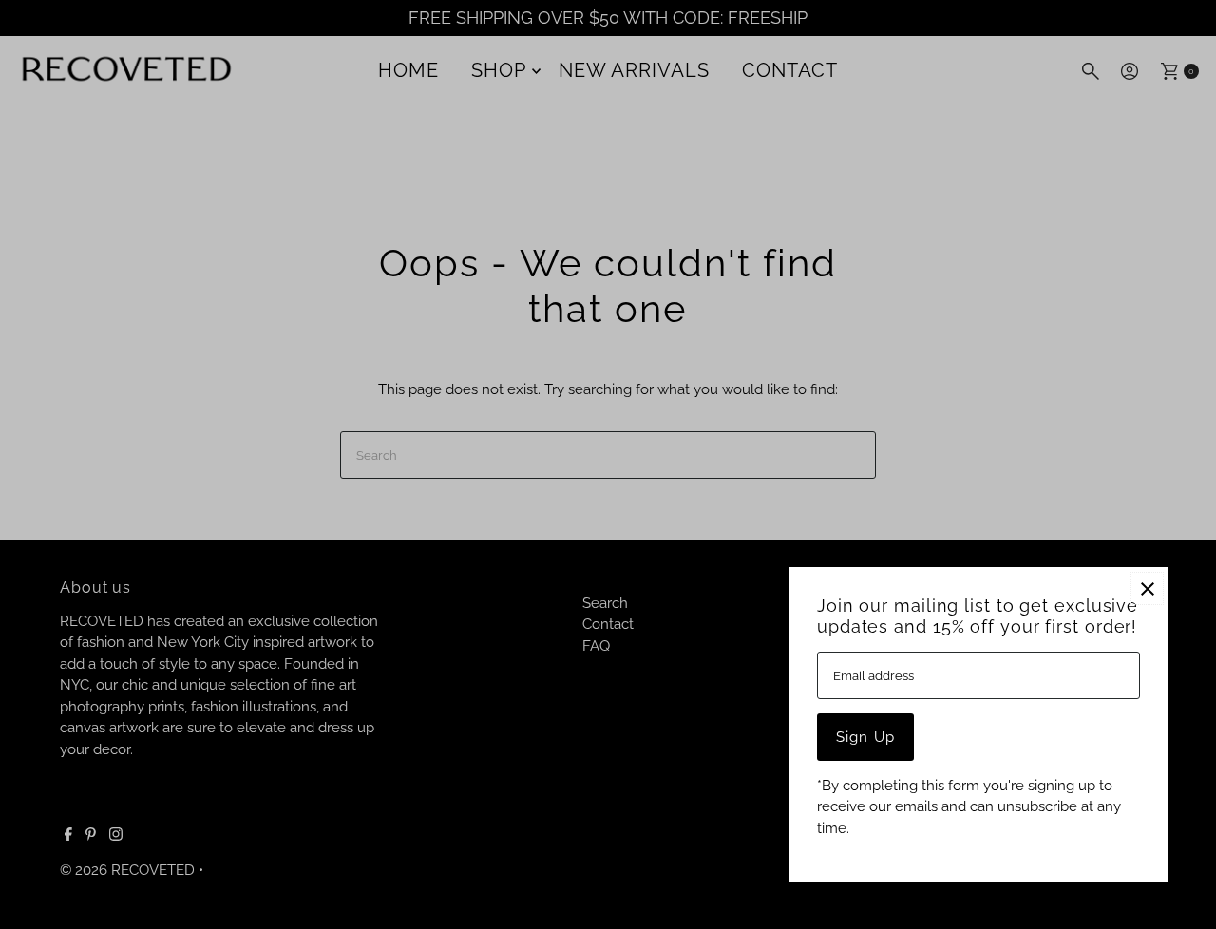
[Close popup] (1147, 588)
